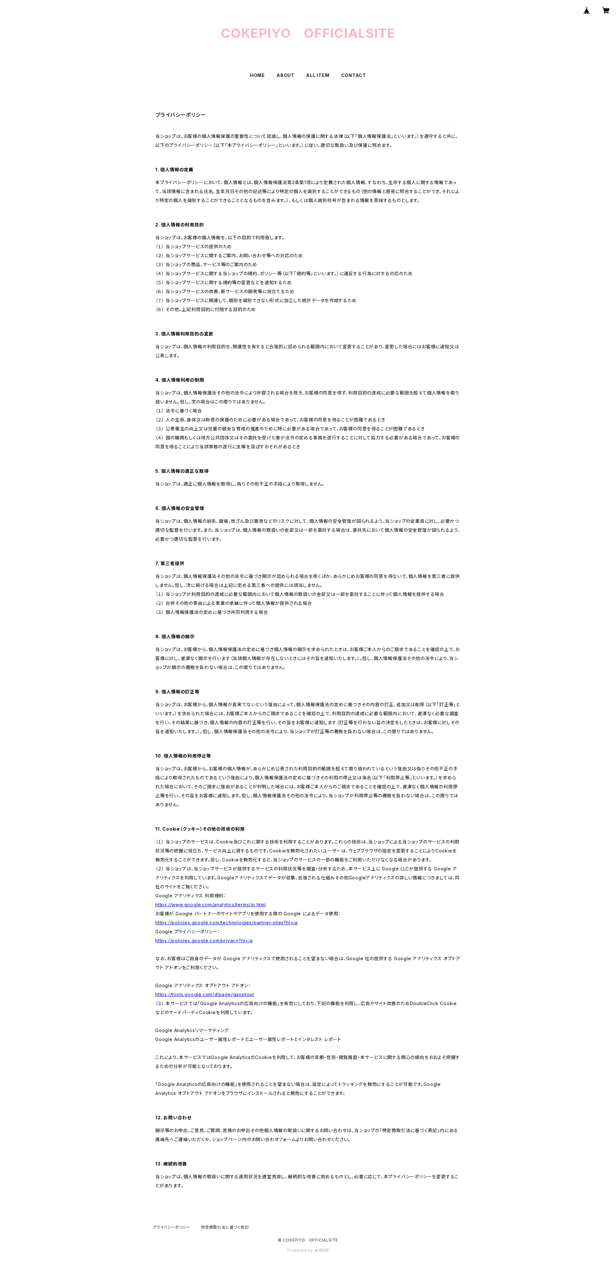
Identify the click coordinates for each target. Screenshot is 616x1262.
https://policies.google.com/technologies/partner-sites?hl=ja (226, 922)
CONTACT (353, 75)
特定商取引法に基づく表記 (225, 1227)
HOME (257, 75)
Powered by (300, 1250)
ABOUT (286, 75)
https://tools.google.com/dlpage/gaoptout (204, 994)
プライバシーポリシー (172, 1227)
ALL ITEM (317, 75)
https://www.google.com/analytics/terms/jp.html (210, 904)
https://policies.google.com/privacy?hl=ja (204, 940)
